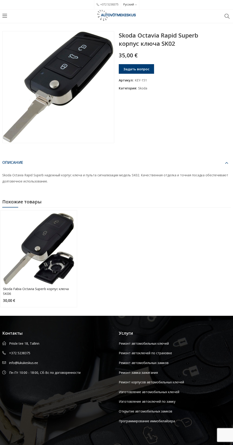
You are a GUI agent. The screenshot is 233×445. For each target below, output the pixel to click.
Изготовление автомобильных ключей (149, 392)
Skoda (142, 88)
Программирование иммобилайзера (147, 421)
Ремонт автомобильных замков (144, 363)
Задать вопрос (136, 69)
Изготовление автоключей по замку (147, 401)
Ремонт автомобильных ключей (144, 343)
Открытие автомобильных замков (145, 411)
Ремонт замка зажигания (138, 372)
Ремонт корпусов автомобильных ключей (151, 382)
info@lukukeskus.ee (23, 363)
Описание (12, 162)
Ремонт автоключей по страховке (145, 353)
